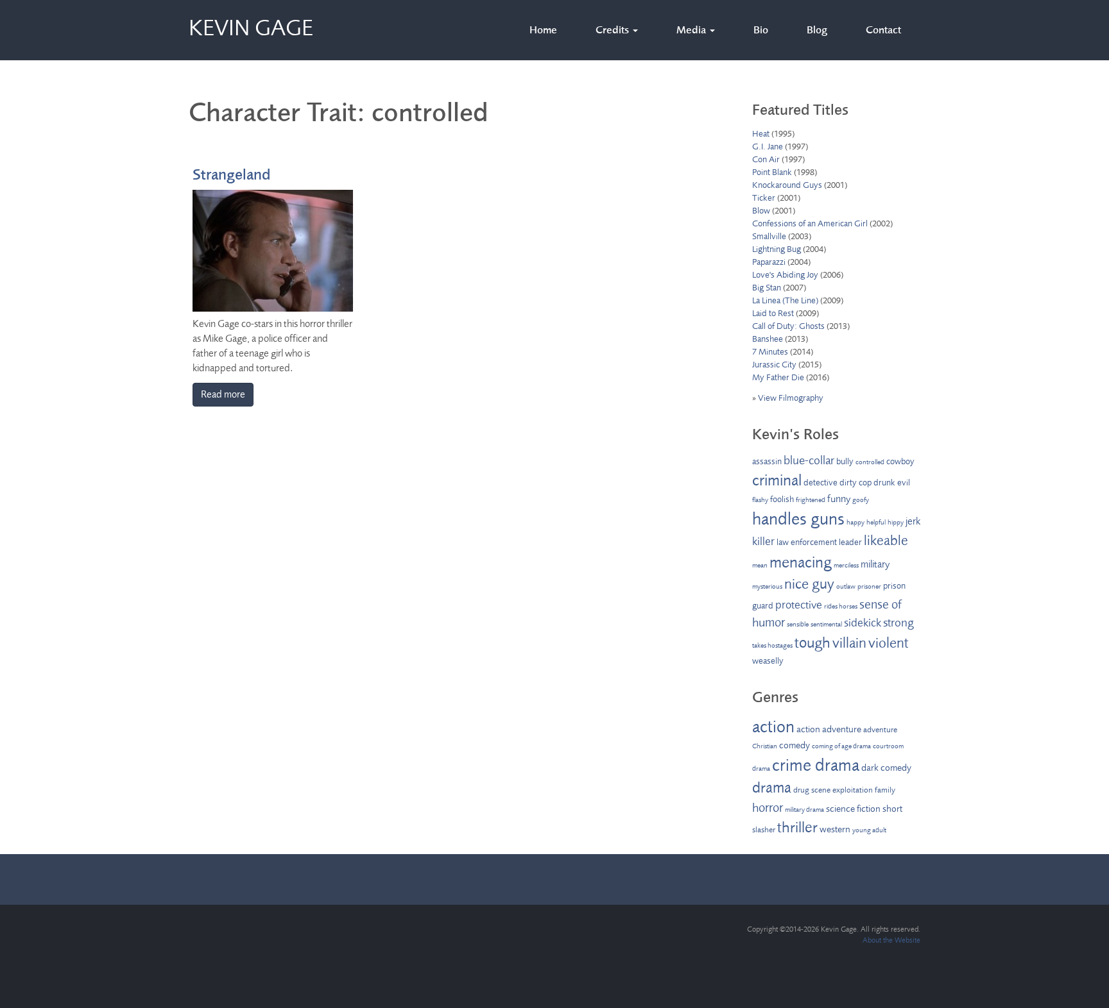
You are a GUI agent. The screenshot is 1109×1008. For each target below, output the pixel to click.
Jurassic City (774, 364)
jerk (913, 521)
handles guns (798, 518)
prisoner (869, 586)
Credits (614, 30)
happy (855, 522)
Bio (760, 30)
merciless (846, 565)
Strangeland (231, 174)
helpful (876, 522)
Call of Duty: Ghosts (788, 326)
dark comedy (886, 767)
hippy (896, 522)
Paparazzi (769, 262)
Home (543, 30)
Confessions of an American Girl (810, 223)
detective (821, 482)
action (773, 726)
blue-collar (809, 460)
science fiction (853, 808)
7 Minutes (770, 352)
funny (838, 499)
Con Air (766, 159)
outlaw (845, 586)
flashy (760, 500)
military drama (804, 809)
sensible (798, 624)
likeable (886, 540)
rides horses (840, 606)
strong (898, 623)
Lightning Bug (776, 249)
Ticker (763, 198)
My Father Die (778, 377)
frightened (810, 500)
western (835, 829)
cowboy (900, 461)
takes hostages (772, 645)
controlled (869, 462)
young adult (869, 830)
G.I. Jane (767, 146)
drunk (884, 482)
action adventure (828, 729)
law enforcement (807, 542)
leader (850, 542)
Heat (760, 134)
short (892, 808)
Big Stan (766, 287)
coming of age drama (841, 746)
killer (763, 541)
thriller (797, 827)
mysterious (767, 586)
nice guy (809, 584)
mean (760, 565)
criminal (777, 480)
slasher (763, 829)
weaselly (768, 661)
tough (812, 642)
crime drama (815, 765)
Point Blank (772, 172)
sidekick (862, 622)
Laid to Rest (773, 313)
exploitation (852, 789)
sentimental (826, 624)
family (885, 789)
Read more (223, 394)
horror (767, 807)
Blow (761, 210)
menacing (800, 562)
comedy (794, 745)
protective (798, 604)
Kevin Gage (251, 25)
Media (692, 30)
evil (903, 482)
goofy (860, 500)
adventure (880, 729)
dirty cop (855, 482)
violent (888, 643)
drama (771, 787)
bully (845, 461)
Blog (817, 30)
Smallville (769, 236)
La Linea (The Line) (785, 300)
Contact (883, 30)
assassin (767, 461)
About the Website (891, 940)
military (875, 564)
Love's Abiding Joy (785, 275)
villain (849, 643)
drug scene (811, 789)
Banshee (767, 339)
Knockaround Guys (787, 185)
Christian (764, 746)
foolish (782, 499)
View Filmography (790, 398)
